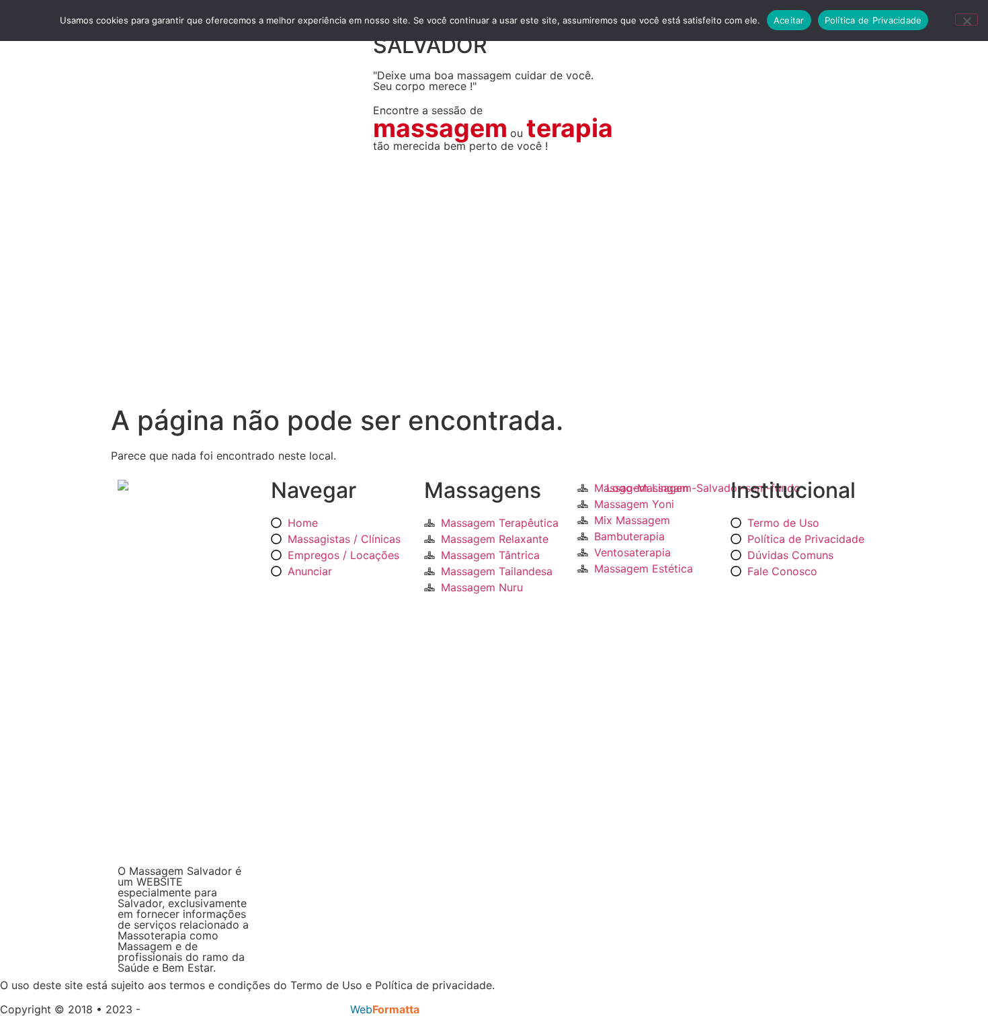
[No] (966, 19)
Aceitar (789, 20)
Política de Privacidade (873, 20)
